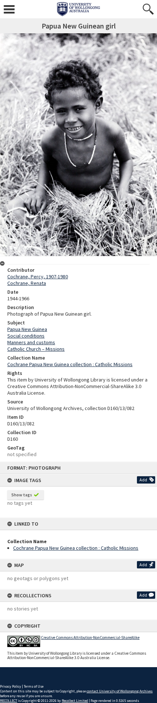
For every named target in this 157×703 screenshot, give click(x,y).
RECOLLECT (8, 700)
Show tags (21, 494)
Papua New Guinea (27, 329)
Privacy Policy (10, 686)
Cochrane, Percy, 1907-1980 (37, 276)
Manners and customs (31, 342)
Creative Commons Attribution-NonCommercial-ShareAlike (90, 637)
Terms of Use (33, 686)
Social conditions (26, 335)
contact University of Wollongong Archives (120, 691)
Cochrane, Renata (26, 283)
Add (143, 479)
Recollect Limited (75, 700)
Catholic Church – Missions (36, 349)
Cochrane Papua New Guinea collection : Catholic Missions (75, 548)
